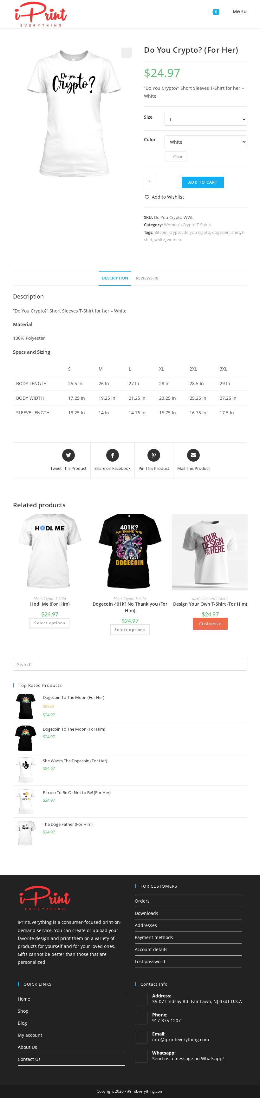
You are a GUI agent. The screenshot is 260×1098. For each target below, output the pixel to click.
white (159, 239)
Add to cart (203, 182)
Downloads (146, 913)
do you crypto (197, 232)
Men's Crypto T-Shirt (50, 598)
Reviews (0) (147, 278)
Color (150, 139)
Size (148, 117)
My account (30, 1035)
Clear (178, 156)
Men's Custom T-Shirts (210, 598)
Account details (151, 949)
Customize (210, 624)
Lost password (150, 961)
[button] (164, 197)
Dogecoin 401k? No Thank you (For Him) (130, 607)
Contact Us (29, 1059)
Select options (49, 623)
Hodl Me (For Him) (49, 604)
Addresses (146, 925)
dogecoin (221, 232)
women (174, 239)
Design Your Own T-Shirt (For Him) (210, 604)
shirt (235, 232)
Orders (142, 901)
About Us (27, 1047)
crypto (175, 232)
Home (24, 999)
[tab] (115, 278)
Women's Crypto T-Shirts (187, 224)
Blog (22, 1023)
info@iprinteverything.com (180, 1039)
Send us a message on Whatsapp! (188, 1058)
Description (115, 278)
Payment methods (154, 937)
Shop (23, 1011)
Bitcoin (160, 232)
